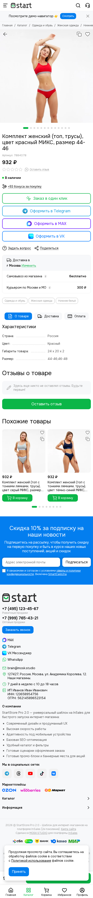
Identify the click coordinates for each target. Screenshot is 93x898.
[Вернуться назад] (5, 34)
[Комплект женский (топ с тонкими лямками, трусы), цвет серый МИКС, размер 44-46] (23, 451)
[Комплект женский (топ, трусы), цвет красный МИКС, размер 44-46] (46, 76)
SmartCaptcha (57, 574)
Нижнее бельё (67, 301)
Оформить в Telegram (50, 211)
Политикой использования (31, 861)
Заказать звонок (17, 630)
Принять (19, 871)
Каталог (22, 25)
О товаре (22, 316)
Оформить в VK (50, 236)
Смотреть (68, 16)
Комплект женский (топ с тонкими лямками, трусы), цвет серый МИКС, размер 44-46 (21, 486)
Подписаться (77, 562)
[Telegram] (7, 773)
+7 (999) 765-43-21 (20, 618)
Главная (7, 25)
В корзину (20, 498)
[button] (25, 128)
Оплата (79, 316)
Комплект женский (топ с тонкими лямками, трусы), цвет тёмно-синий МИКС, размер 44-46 (67, 486)
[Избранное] (87, 34)
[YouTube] (30, 773)
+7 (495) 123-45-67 (20, 608)
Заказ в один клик (50, 198)
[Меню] (5, 5)
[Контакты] (87, 5)
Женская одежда (68, 25)
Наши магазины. (19, 678)
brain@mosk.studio (21, 668)
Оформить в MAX (50, 223)
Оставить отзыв (46, 404)
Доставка (51, 316)
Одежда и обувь (42, 25)
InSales (72, 833)
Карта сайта (68, 829)
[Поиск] (78, 5)
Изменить (29, 265)
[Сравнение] (79, 34)
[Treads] (18, 773)
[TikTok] (42, 773)
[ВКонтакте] (53, 773)
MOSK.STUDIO (38, 833)
